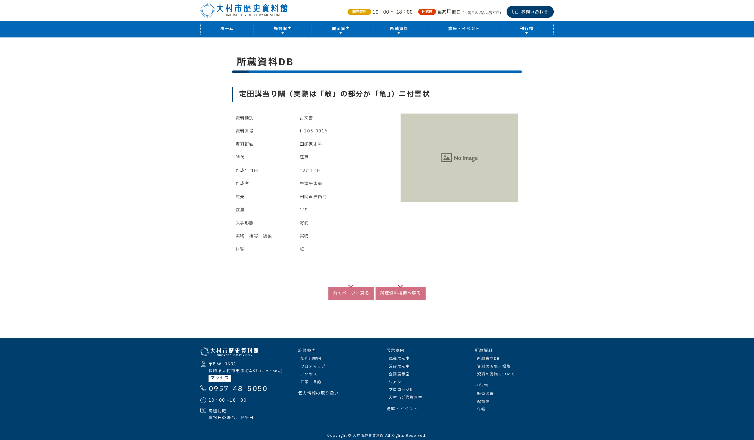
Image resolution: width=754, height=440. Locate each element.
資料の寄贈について (496, 374)
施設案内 (307, 351)
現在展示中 (399, 359)
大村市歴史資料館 (368, 435)
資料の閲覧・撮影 (494, 367)
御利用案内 (310, 359)
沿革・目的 (310, 382)
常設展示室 (399, 367)
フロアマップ (313, 367)
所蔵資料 (484, 351)
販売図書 (485, 394)
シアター (397, 382)
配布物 (483, 402)
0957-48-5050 (238, 389)
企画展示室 (399, 374)
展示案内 (395, 351)
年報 (481, 409)
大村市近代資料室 (405, 397)
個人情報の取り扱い (318, 393)
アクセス (220, 378)
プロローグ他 (401, 390)
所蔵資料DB (488, 359)
